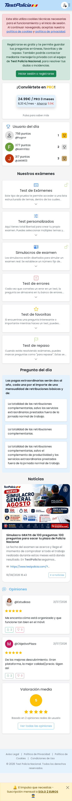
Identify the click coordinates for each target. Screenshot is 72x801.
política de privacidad (50, 32)
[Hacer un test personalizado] (36, 216)
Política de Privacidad (37, 754)
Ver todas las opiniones (36, 726)
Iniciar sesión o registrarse (36, 74)
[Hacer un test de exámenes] (36, 185)
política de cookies (19, 32)
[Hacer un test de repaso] (36, 340)
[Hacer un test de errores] (36, 278)
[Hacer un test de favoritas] (36, 309)
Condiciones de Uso (43, 758)
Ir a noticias (57, 575)
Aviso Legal (12, 754)
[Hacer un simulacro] (36, 247)
